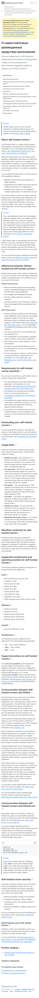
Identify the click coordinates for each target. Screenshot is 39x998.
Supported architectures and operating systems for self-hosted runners (19, 560)
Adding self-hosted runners (24, 257)
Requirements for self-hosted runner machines (16, 369)
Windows (5, 605)
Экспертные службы (20, 991)
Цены (11, 991)
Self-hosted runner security (16, 879)
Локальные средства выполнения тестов (17, 9)
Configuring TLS (18, 727)
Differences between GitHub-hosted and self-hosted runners (18, 267)
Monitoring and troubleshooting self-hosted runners (19, 797)
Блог (30, 991)
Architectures (7, 635)
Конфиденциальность (28, 989)
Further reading (9, 947)
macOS (4, 625)
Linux (3, 575)
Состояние (4, 991)
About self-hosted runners (15, 139)
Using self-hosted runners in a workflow (15, 260)
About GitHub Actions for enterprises (14, 153)
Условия (17, 989)
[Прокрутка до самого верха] (35, 994)
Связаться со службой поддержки (14, 973)
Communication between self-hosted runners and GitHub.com (18, 804)
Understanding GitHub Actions (20, 151)
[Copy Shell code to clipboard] (35, 842)
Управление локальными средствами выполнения (20, 11)
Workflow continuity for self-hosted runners (16, 531)
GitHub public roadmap (22, 133)
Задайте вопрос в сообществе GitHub (15, 970)
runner (31, 202)
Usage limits (7, 445)
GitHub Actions (8, 7)
